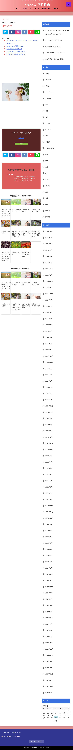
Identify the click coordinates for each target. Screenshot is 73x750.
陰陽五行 (48, 204)
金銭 (46, 192)
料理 (46, 161)
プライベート (49, 92)
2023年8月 (48, 412)
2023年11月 (49, 406)
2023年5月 (48, 418)
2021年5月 (48, 487)
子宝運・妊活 (49, 148)
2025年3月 (48, 337)
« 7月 (55, 721)
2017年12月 (49, 674)
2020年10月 (49, 518)
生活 (46, 167)
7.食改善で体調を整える (6, 232)
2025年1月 (48, 350)
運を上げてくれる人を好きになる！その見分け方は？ (36, 234)
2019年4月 (48, 624)
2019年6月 (48, 611)
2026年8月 (48, 231)
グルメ (47, 86)
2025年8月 (48, 306)
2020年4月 (48, 549)
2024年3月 (48, 400)
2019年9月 (48, 593)
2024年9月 (48, 368)
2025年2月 (48, 343)
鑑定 (46, 198)
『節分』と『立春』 (15, 253)
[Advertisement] (21, 70)
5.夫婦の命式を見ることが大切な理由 (26, 233)
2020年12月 (49, 505)
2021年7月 (48, 481)
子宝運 (37, 9)
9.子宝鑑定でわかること (14, 49)
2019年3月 (48, 630)
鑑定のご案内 (46, 9)
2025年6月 (48, 318)
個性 (46, 111)
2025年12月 (49, 281)
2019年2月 (48, 636)
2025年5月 (48, 325)
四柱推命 (48, 129)
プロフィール (27, 9)
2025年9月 (48, 300)
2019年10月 (49, 586)
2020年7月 (48, 530)
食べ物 (47, 210)
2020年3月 (48, 555)
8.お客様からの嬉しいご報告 (16, 54)
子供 (46, 136)
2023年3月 (48, 431)
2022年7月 (48, 462)
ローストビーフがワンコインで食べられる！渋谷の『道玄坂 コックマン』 (6, 256)
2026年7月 (48, 237)
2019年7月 (48, 605)
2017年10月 (49, 686)
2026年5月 (48, 250)
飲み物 (47, 217)
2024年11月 (49, 356)
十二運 (47, 123)
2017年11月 (49, 680)
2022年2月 (48, 468)
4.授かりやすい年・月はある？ (16, 51)
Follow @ (21, 138)
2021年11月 (49, 474)
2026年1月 (48, 275)
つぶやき (48, 80)
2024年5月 (48, 387)
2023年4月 (48, 424)
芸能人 (47, 179)
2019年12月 (49, 574)
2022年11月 (49, 443)
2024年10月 (49, 362)
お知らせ (48, 73)
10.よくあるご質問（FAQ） (15, 46)
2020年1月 (48, 568)
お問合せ (56, 9)
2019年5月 (48, 618)
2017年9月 (48, 692)
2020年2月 (48, 562)
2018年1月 (48, 668)
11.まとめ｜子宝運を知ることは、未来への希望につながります (6, 213)
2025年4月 (48, 331)
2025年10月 (49, 294)
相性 (46, 173)
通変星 (47, 186)
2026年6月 (48, 244)
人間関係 (48, 98)
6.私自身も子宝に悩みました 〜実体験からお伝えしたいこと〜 (16, 234)
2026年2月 (48, 269)
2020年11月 (49, 512)
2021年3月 (48, 493)
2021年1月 (48, 499)
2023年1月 (48, 437)
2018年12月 (49, 649)
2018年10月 (49, 661)
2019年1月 (48, 643)
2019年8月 (48, 599)
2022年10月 (49, 449)
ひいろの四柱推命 (37, 4)
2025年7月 (48, 312)
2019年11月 (49, 580)
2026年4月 (48, 256)
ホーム (18, 9)
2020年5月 (48, 543)
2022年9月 (48, 456)
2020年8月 (48, 524)
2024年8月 (48, 375)
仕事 (46, 105)
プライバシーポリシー (36, 741)
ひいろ (10, 175)
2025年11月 (49, 287)
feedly (22, 143)
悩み (46, 154)
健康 (46, 117)
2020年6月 (48, 537)
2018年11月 (49, 655)
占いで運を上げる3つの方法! (12, 736)
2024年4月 (48, 393)
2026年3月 (48, 262)
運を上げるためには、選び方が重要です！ (26, 254)
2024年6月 (48, 381)
